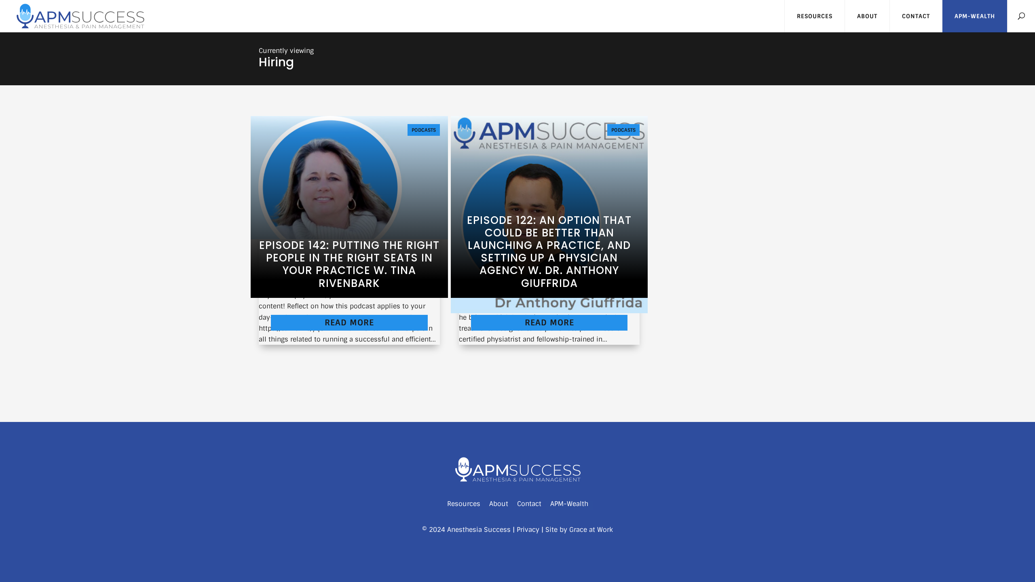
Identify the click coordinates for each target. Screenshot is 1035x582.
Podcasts (424, 130)
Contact (916, 16)
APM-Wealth (975, 16)
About (867, 16)
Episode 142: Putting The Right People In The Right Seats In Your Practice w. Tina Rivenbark (349, 264)
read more (349, 322)
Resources (814, 16)
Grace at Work (591, 529)
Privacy (528, 529)
